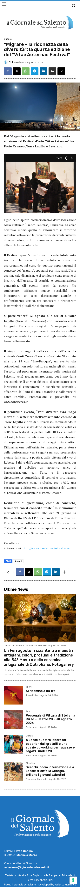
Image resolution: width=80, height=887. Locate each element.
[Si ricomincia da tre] (13, 695)
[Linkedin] (43, 71)
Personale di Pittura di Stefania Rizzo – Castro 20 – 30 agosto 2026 (50, 719)
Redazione (18, 62)
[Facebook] (8, 71)
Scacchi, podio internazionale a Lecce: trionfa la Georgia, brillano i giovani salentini (50, 770)
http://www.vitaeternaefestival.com (46, 548)
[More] (65, 572)
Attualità (30, 763)
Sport (28, 687)
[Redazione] (6, 62)
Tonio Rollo (32, 695)
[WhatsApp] (26, 71)
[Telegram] (34, 71)
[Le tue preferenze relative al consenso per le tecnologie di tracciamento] (73, 880)
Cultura (8, 39)
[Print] (52, 71)
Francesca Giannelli (36, 645)
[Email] (61, 71)
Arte (28, 711)
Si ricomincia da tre (41, 691)
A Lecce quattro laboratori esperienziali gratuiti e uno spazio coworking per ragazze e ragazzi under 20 (50, 745)
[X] (17, 71)
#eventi (18, 561)
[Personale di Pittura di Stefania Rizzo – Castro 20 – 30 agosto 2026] (13, 719)
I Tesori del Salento (14, 645)
